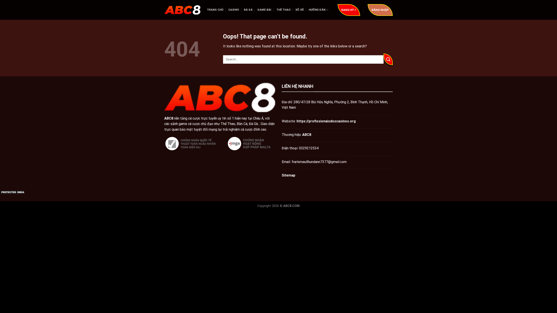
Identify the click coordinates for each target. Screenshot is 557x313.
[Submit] (388, 59)
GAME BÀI (264, 9)
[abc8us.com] (182, 10)
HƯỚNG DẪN (317, 9)
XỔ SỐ (299, 9)
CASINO (233, 9)
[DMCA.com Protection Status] (13, 192)
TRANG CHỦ (215, 9)
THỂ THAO (283, 9)
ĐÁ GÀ (248, 9)
